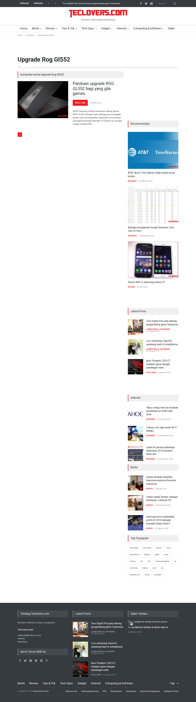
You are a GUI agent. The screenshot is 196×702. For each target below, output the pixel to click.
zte (141, 561)
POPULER (24, 3)
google (147, 554)
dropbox (157, 575)
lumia (147, 575)
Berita (35, 28)
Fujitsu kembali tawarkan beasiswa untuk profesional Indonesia (161, 480)
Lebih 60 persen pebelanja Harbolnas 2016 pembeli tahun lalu (160, 451)
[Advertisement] (98, 46)
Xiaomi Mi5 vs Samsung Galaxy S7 (146, 282)
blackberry (134, 554)
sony (166, 554)
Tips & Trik (68, 28)
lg (175, 561)
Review (50, 28)
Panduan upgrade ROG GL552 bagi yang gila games (93, 88)
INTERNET (132, 181)
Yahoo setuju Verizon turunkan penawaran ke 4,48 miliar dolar (92, 3)
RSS (105, 691)
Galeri (171, 28)
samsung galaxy (162, 561)
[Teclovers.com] (98, 18)
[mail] (151, 3)
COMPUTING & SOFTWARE (158, 329)
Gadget (105, 28)
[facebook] (140, 3)
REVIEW (131, 287)
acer (154, 568)
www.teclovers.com (41, 691)
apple (157, 554)
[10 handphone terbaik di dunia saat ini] (148, 621)
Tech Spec (87, 28)
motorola (134, 568)
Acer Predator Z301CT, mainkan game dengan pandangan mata (158, 364)
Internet (121, 28)
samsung (134, 548)
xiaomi (159, 548)
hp (162, 568)
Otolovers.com (71, 691)
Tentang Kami (116, 691)
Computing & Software (147, 28)
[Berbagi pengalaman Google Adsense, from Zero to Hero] (153, 205)
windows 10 (135, 575)
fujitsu (145, 568)
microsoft (147, 548)
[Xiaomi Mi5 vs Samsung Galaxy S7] (153, 259)
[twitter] (146, 3)
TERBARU (38, 3)
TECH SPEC (151, 372)
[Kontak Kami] (30, 660)
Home (23, 28)
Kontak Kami (131, 691)
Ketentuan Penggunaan (150, 691)
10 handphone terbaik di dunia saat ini (148, 627)
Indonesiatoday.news (90, 691)
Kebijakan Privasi (171, 691)
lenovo (133, 561)
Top (172, 683)
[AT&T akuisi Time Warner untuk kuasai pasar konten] (153, 150)
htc (149, 561)
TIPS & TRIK (80, 103)
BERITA (149, 489)
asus (168, 548)
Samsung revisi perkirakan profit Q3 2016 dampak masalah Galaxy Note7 (160, 520)
